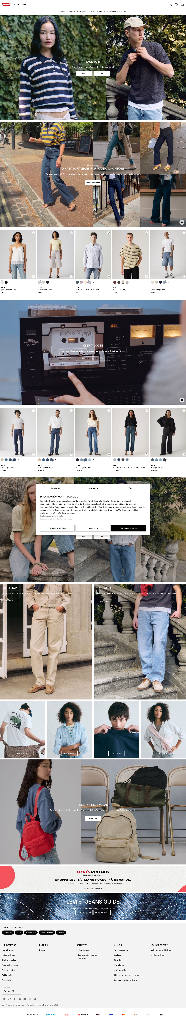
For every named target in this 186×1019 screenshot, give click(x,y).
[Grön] (118, 282)
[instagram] (4, 999)
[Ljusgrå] (39, 282)
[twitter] (34, 999)
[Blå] (77, 282)
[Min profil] (107, 885)
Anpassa (92, 528)
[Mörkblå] (10, 459)
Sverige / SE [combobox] (9, 991)
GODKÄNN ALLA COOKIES (128, 528)
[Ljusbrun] (2, 282)
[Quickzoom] (34, 277)
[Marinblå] (118, 459)
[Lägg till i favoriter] (34, 233)
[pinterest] (29, 999)
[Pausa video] (181, 222)
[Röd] (114, 282)
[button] (8, 933)
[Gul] (85, 282)
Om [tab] (130, 488)
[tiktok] (9, 999)
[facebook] (14, 999)
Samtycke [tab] (55, 488)
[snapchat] (19, 999)
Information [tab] (93, 488)
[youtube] (24, 999)
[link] (170, 4)
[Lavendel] (81, 282)
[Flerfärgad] (123, 282)
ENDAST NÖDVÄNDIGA (57, 528)
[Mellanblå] (164, 282)
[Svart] (6, 282)
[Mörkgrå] (123, 459)
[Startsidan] (6, 4)
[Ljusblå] (43, 282)
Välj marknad (7, 987)
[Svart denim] (164, 459)
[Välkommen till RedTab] (80, 886)
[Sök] (164, 4)
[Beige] (2, 459)
